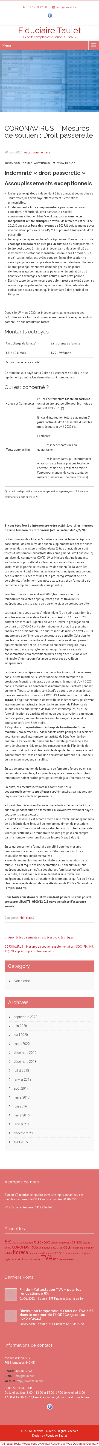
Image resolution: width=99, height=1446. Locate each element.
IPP (56, 1253)
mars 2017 (22, 1097)
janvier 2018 (22, 1079)
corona (8, 1247)
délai (67, 1247)
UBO (55, 1259)
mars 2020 (22, 1044)
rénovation (26, 1259)
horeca (20, 1252)
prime (87, 1253)
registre (9, 1259)
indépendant (47, 1253)
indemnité (34, 1253)
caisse (77, 1242)
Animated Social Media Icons (19, 1443)
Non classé (27, 918)
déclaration (57, 1247)
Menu (6, 45)
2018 (15, 1242)
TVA (46, 1257)
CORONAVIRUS (25, 1247)
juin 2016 (20, 1106)
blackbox (42, 1242)
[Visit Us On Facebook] (49, 18)
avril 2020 (21, 1035)
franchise (88, 1247)
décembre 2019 (25, 1053)
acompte (29, 1242)
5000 (21, 1242)
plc (82, 1253)
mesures (69, 1253)
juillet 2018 (21, 1070)
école (70, 1259)
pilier (77, 1253)
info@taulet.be (24, 1376)
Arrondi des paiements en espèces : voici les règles (39, 937)
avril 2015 (21, 1142)
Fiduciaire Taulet (56, 1436)
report (17, 1259)
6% (8, 1241)
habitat (8, 1253)
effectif (76, 1247)
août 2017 (21, 1088)
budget (54, 1242)
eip (81, 1247)
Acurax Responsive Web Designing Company (70, 1443)
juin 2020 (20, 1026)
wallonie (63, 1259)
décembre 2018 (25, 1061)
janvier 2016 (22, 1124)
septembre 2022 (25, 1017)
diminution (44, 1247)
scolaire (36, 1259)
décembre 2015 (25, 1133)
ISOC (61, 1253)
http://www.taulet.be (30, 1381)
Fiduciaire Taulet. (42, 1431)
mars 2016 (22, 1115)
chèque (86, 1242)
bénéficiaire (65, 1242)
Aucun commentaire (37, 152)
